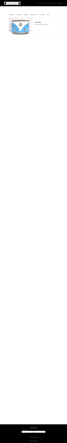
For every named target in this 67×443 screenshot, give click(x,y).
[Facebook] (62, 3)
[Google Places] (59, 3)
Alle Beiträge (11, 14)
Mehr (48, 14)
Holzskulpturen (19, 14)
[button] (56, 14)
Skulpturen (26, 14)
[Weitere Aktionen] (56, 19)
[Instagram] (60, 3)
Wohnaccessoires (34, 14)
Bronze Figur (42, 14)
